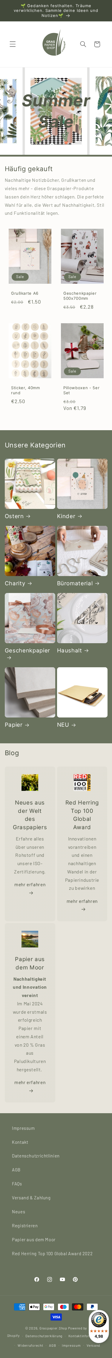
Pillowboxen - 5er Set (81, 390)
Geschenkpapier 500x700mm (79, 296)
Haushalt (69, 650)
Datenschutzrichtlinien (36, 1155)
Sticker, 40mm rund (25, 390)
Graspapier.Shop (53, 1328)
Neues (18, 1211)
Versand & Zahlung (31, 1197)
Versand (93, 1345)
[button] (12, 44)
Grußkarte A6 (25, 293)
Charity (15, 583)
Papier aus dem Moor (34, 1239)
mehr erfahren (29, 884)
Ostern (14, 516)
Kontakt (20, 1142)
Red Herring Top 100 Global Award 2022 (52, 1253)
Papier (14, 724)
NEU (63, 724)
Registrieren (25, 1225)
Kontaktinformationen (86, 1336)
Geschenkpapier (27, 650)
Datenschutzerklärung (43, 1336)
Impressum (23, 1128)
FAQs (17, 1183)
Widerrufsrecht (30, 1345)
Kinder (66, 516)
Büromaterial (75, 583)
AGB (16, 1169)
